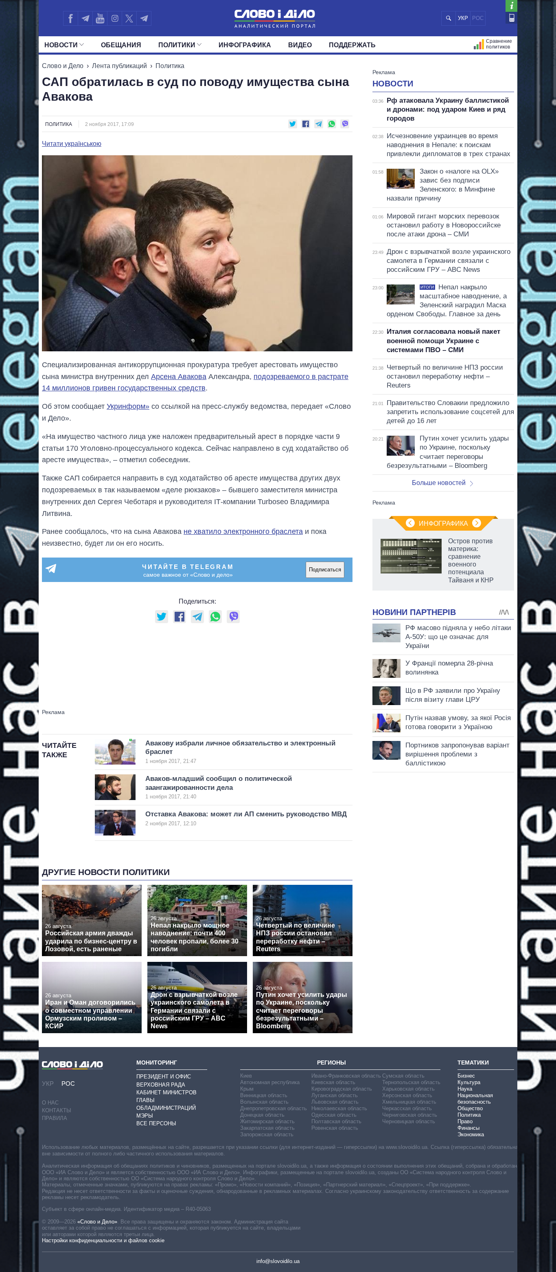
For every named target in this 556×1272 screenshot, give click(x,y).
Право (465, 1121)
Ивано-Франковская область (346, 1076)
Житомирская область (267, 1121)
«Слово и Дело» (97, 1222)
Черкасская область (407, 1108)
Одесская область (334, 1115)
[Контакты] (511, 18)
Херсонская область (407, 1095)
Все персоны (156, 1123)
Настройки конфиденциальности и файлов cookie (103, 1240)
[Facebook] (70, 18)
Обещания (121, 45)
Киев (246, 1076)
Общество (470, 1108)
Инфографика (245, 45)
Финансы (468, 1128)
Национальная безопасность (475, 1098)
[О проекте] (511, 6)
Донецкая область (262, 1115)
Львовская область (335, 1102)
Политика (169, 65)
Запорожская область (266, 1134)
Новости (61, 45)
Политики (176, 45)
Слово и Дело (62, 65)
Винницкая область (263, 1095)
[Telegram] (85, 18)
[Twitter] (129, 18)
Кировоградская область (341, 1089)
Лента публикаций (119, 65)
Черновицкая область (408, 1121)
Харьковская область (408, 1089)
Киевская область (333, 1082)
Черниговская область (409, 1115)
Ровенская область (334, 1128)
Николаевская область (339, 1108)
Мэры (144, 1116)
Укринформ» (128, 406)
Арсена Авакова (178, 377)
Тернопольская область (411, 1082)
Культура (468, 1082)
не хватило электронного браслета (243, 531)
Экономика (470, 1134)
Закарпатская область (267, 1128)
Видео (300, 45)
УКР (463, 18)
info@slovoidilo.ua (278, 1261)
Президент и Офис (163, 1077)
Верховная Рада (160, 1085)
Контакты (56, 1110)
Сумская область (403, 1076)
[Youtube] (99, 18)
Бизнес (466, 1076)
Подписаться (325, 570)
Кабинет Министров (166, 1092)
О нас (50, 1103)
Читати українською (71, 144)
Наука (464, 1089)
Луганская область (334, 1095)
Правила (54, 1118)
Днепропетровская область (273, 1108)
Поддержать (352, 45)
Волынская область (264, 1102)
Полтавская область (336, 1121)
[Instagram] (114, 18)
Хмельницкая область (409, 1102)
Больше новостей (439, 482)
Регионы (331, 1062)
